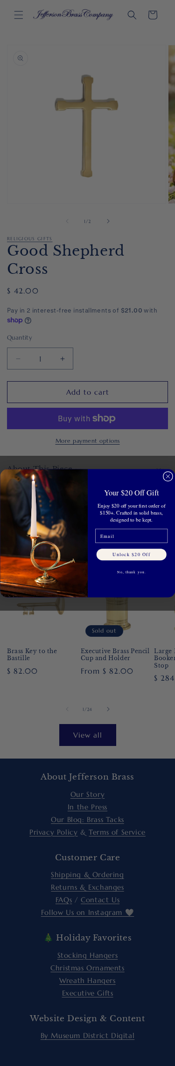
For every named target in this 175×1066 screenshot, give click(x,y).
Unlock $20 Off (131, 554)
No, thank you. (131, 572)
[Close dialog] (167, 476)
